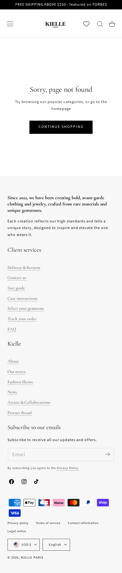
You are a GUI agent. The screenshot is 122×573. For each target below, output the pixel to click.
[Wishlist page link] (86, 24)
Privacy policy (18, 523)
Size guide (16, 288)
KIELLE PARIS (32, 557)
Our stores (17, 371)
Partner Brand (20, 412)
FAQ (12, 329)
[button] (10, 24)
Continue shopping (61, 126)
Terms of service (48, 523)
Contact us (17, 277)
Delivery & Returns (24, 267)
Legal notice (17, 531)
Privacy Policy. (68, 468)
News (12, 392)
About (13, 361)
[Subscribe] (107, 454)
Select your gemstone (26, 308)
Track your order (22, 318)
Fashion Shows (20, 382)
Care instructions (23, 298)
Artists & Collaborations (29, 402)
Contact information (83, 523)
